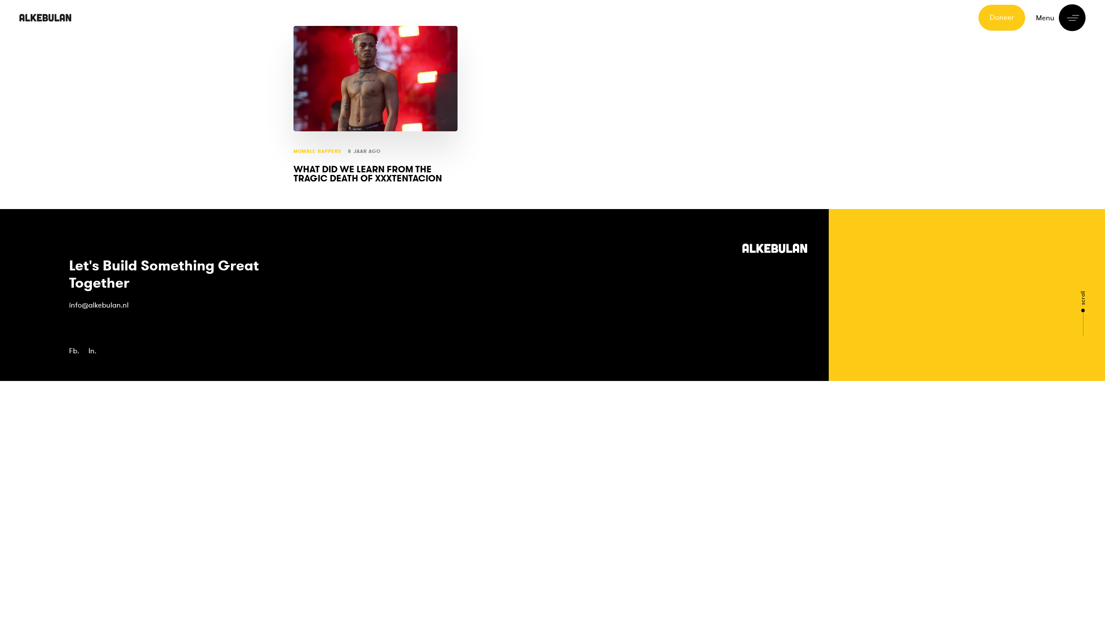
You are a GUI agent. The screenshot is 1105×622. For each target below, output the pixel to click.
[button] (1061, 17)
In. (92, 351)
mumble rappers (317, 151)
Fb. (74, 351)
